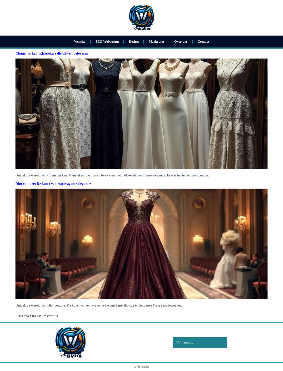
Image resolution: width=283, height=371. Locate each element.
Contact (203, 41)
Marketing (156, 41)
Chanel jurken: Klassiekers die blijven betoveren (51, 53)
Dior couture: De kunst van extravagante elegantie (53, 184)
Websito (80, 41)
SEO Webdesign (107, 41)
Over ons (180, 41)
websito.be (141, 367)
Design (134, 41)
